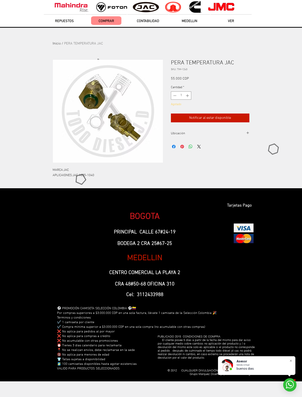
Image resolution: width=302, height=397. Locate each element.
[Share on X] (199, 146)
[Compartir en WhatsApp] (190, 146)
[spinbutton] (181, 95)
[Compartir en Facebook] (173, 146)
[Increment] (188, 95)
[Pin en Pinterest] (182, 146)
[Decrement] (174, 95)
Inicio (57, 43)
